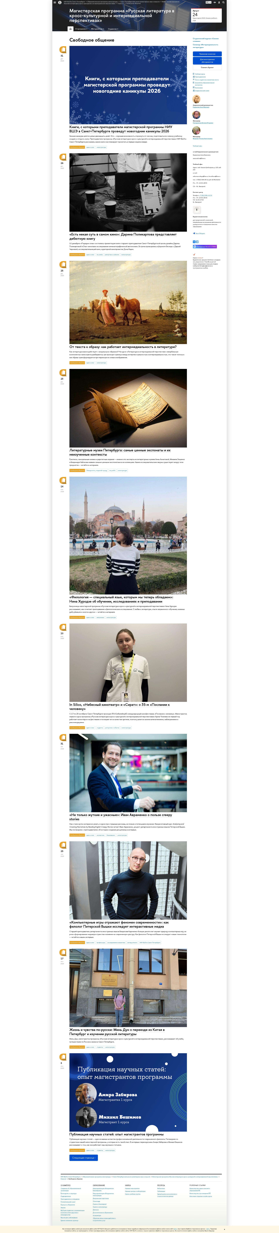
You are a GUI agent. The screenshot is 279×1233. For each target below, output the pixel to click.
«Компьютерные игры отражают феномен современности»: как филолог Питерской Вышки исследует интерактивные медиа (119, 924)
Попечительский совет (68, 1202)
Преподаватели (200, 77)
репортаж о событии (112, 255)
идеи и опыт (90, 147)
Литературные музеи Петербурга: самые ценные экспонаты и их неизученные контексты (120, 452)
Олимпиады (96, 1201)
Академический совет (202, 91)
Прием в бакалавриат (99, 1204)
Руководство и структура (68, 1193)
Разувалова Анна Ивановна (201, 107)
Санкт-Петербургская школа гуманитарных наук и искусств (131, 1177)
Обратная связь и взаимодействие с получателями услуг (104, 1219)
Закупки (63, 1207)
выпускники (100, 617)
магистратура (101, 147)
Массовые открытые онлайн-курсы (201, 1196)
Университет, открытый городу (96, 470)
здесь (175, 1229)
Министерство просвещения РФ (200, 1193)
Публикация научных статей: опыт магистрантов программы (116, 1134)
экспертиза (100, 835)
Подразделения (66, 1196)
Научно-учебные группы (132, 1194)
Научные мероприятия (132, 1188)
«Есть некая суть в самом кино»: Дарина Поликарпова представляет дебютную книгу (123, 236)
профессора (101, 942)
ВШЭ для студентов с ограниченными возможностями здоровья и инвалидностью (72, 1212)
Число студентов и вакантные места (207, 80)
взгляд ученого (132, 942)
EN (210, 2)
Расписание (199, 88)
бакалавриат (111, 835)
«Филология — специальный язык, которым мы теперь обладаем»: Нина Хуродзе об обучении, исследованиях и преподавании (121, 599)
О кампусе (65, 1185)
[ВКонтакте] (194, 241)
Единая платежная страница (69, 1220)
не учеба (100, 255)
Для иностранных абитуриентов (207, 60)
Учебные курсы (200, 74)
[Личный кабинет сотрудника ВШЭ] (219, 2)
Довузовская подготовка (101, 1198)
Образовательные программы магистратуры (97, 1177)
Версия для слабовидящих (69, 1218)
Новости (63, 1179)
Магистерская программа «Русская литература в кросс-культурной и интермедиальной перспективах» (121, 15)
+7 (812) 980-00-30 (205, 195)
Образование (99, 1185)
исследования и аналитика (116, 942)
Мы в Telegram (200, 233)
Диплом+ (96, 1210)
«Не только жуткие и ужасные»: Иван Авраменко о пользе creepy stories (120, 816)
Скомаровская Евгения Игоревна (203, 123)
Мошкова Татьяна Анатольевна (202, 139)
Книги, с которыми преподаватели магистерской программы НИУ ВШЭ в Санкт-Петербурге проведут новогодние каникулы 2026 (120, 128)
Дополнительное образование (103, 1212)
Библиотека (161, 1188)
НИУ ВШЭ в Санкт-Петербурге (150, 942)
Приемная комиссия (207, 54)
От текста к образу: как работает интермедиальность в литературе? (123, 346)
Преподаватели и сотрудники (70, 1199)
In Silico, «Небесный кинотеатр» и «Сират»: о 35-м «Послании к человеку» (119, 706)
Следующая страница (83, 1157)
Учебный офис (197, 146)
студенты (100, 728)
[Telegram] (197, 241)
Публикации (161, 1191)
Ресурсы (161, 1185)
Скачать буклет (207, 67)
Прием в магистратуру (100, 1207)
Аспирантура (97, 1215)
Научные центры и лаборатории (135, 1191)
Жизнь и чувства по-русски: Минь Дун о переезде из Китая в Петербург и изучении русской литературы (117, 1031)
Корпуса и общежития (68, 1205)
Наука (128, 1185)
